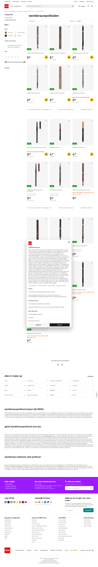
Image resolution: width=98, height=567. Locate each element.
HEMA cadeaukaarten (37, 534)
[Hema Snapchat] (17, 502)
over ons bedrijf (62, 520)
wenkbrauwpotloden (10, 20)
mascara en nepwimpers (56, 380)
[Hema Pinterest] (20, 502)
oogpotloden (30, 385)
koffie (6, 538)
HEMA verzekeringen (37, 538)
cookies (66, 550)
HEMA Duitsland (87, 522)
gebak (6, 536)
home (6, 11)
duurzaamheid (61, 524)
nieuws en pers (61, 526)
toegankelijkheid (44, 550)
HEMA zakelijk (61, 530)
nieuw (6, 380)
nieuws (33, 542)
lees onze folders (36, 524)
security (36, 550)
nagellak (52, 395)
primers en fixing (9, 395)
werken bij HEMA (62, 522)
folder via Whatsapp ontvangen (39, 526)
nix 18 (71, 550)
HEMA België (87, 520)
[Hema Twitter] (9, 502)
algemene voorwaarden (56, 550)
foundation (52, 385)
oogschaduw (76, 380)
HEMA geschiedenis (63, 528)
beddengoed (8, 526)
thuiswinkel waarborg (85, 550)
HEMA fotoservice (36, 532)
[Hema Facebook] (6, 502)
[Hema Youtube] (26, 502)
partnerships (61, 538)
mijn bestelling (9, 484)
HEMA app (34, 520)
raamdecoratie (8, 532)
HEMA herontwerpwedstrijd (38, 530)
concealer (75, 385)
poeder (29, 390)
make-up (19, 11)
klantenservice (61, 532)
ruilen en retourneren (11, 488)
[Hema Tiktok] (23, 502)
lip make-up (30, 380)
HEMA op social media (37, 528)
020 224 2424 (38, 484)
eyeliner (6, 385)
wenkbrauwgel (8, 17)
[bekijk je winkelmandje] (91, 6)
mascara (13, 466)
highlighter (52, 390)
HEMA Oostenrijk (88, 526)
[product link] (37, 38)
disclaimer (29, 550)
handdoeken (8, 530)
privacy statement (19, 550)
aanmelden (88, 510)
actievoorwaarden (62, 534)
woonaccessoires (9, 528)
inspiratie (34, 540)
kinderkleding (8, 522)
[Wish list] (88, 6)
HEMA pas (34, 522)
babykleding (7, 524)
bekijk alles (90, 376)
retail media (61, 540)
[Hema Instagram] (14, 502)
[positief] (58, 364)
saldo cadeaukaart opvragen (65, 536)
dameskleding (8, 520)
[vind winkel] (91, 488)
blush (6, 390)
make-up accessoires (32, 395)
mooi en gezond (12, 11)
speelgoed (7, 534)
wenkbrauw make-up (28, 11)
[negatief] (62, 364)
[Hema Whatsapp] (11, 502)
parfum (74, 395)
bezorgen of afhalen (10, 486)
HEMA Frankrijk (87, 524)
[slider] (5, 62)
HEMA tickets (35, 536)
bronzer (75, 390)
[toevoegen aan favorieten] (46, 26)
